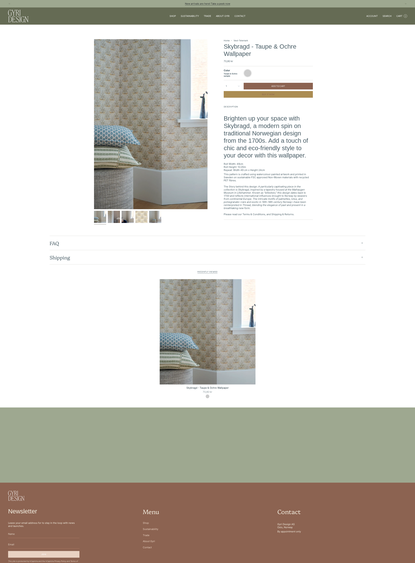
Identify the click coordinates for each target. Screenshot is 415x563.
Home (227, 40)
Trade (146, 535)
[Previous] (9, 3)
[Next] (405, 3)
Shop (146, 522)
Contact (147, 547)
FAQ (54, 243)
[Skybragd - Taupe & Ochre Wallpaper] (207, 331)
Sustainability (150, 529)
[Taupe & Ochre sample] (207, 396)
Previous (94, 124)
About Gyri (149, 541)
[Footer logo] (16, 496)
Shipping (60, 257)
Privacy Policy (60, 561)
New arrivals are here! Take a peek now (207, 3)
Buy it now (268, 94)
